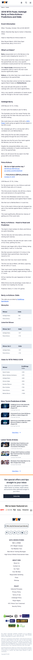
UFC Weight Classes (16, 546)
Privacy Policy (16, 592)
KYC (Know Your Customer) (16, 603)
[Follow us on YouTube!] (14, 532)
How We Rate (16, 572)
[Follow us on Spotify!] (22, 532)
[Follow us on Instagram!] (18, 532)
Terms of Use (16, 595)
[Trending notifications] (21, 2)
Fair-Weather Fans (16, 548)
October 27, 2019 (9, 177)
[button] (30, 3)
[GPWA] (12, 625)
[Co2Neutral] (21, 625)
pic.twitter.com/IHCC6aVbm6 (13, 171)
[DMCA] (8, 615)
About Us (16, 563)
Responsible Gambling (16, 574)
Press (16, 577)
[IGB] (24, 615)
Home (2, 7)
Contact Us (16, 566)
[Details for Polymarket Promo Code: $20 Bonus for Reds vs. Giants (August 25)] (5, 415)
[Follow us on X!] (10, 532)
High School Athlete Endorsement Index (16, 554)
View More (15, 432)
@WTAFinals (16, 168)
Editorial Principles (16, 589)
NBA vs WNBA (16, 543)
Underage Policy (17, 597)
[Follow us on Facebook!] (6, 532)
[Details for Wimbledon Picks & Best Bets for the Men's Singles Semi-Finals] (5, 463)
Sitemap (16, 580)
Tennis (7, 7)
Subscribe (16, 496)
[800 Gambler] (22, 620)
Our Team (16, 569)
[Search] (26, 3)
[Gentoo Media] (10, 620)
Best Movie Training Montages (16, 551)
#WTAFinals (8, 168)
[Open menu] (30, 2)
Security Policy (16, 606)
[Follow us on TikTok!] (26, 532)
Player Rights (17, 600)
